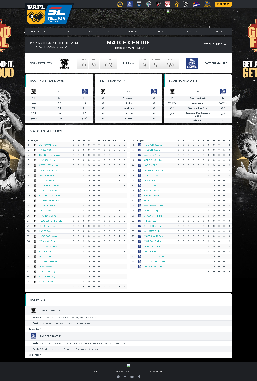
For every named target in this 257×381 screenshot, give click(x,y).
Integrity (223, 4)
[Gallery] (168, 11)
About (97, 371)
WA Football (155, 371)
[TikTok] (139, 376)
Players (132, 31)
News (67, 31)
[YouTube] (132, 376)
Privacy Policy (124, 371)
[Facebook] (118, 376)
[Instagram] (125, 376)
